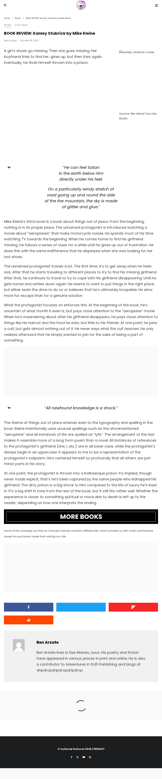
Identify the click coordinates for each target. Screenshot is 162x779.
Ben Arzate (10, 40)
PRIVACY (99, 749)
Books (7, 25)
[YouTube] (84, 757)
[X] (77, 757)
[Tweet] (81, 607)
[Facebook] (71, 757)
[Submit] (28, 620)
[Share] (28, 607)
